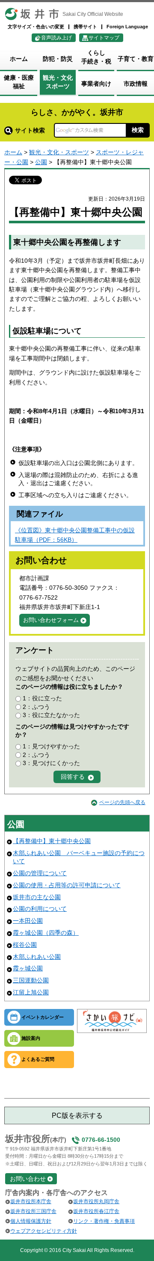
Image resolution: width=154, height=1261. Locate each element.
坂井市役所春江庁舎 (96, 1211)
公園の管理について (40, 873)
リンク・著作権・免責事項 (104, 1221)
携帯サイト (85, 26)
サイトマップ (104, 38)
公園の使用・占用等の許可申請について (67, 885)
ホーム (13, 152)
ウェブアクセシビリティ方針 (43, 1231)
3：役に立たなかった (51, 715)
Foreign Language (127, 26)
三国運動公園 (31, 980)
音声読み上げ (56, 38)
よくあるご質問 (37, 1059)
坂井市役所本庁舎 (30, 1201)
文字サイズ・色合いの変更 (36, 26)
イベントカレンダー (42, 1017)
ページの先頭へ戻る (122, 802)
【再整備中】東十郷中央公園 (52, 841)
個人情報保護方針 (30, 1221)
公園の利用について (40, 908)
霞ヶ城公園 (28, 968)
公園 (41, 162)
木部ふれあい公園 (37, 956)
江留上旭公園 (31, 992)
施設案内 (30, 1038)
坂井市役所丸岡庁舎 (96, 1201)
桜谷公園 (25, 944)
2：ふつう (36, 706)
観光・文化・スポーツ (59, 152)
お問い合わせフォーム (51, 620)
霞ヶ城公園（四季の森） (46, 932)
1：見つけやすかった (51, 746)
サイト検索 (30, 130)
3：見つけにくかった (51, 763)
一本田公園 (28, 920)
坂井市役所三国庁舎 (33, 1211)
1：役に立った (42, 698)
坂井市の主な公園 (37, 897)
